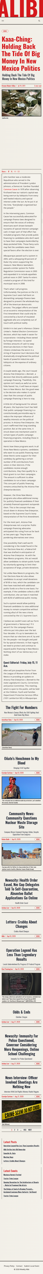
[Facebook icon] (8, 171)
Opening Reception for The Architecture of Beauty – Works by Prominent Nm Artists (21, 1184)
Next (30, 1130)
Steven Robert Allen (8, 86)
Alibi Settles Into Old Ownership (14, 1149)
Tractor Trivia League (11, 1178)
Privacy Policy (9, 1266)
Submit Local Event (31, 1266)
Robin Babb (5, 839)
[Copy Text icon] (15, 171)
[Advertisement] (21, 144)
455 (24, 1130)
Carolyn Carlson (7, 773)
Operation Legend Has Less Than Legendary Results (21, 1145)
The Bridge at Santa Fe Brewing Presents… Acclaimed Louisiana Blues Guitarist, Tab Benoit (20, 1190)
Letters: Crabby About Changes (14, 1161)
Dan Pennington (7, 969)
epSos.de (5, 118)
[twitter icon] (12, 171)
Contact (19, 1266)
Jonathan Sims (7, 719)
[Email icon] (18, 171)
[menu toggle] (3, 21)
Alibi (3, 936)
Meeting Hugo (8, 1157)
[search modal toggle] (39, 20)
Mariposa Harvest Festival (12, 1174)
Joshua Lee (5, 908)
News (5, 31)
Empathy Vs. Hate (10, 1153)
